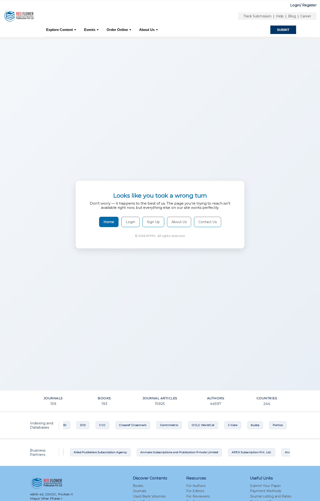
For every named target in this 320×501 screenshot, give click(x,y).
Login (130, 222)
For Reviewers (198, 496)
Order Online (117, 30)
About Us (147, 30)
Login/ (295, 5)
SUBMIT (283, 30)
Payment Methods (265, 491)
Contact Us (207, 222)
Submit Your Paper (265, 486)
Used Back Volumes (149, 496)
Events (89, 30)
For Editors (195, 491)
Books (138, 486)
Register (309, 5)
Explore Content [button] (59, 30)
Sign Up (153, 222)
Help (280, 16)
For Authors (195, 486)
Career (305, 16)
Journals (139, 491)
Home (109, 222)
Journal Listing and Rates (270, 496)
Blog (292, 16)
